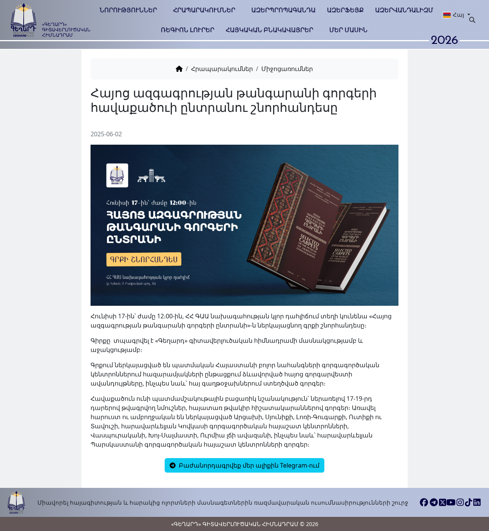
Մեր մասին (348, 30)
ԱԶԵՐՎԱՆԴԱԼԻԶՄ (404, 10)
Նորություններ (128, 10)
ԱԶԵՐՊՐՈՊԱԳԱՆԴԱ (283, 10)
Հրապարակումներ (204, 10)
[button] (453, 14)
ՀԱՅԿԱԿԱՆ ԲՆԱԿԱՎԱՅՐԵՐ (269, 30)
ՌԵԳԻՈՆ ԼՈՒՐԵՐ (187, 30)
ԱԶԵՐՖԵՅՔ (345, 10)
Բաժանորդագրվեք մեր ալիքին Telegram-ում (248, 465)
